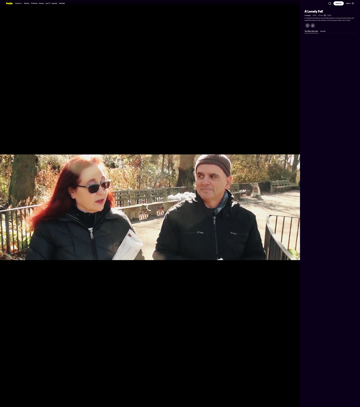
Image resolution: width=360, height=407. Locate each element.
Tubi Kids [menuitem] (62, 3)
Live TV (47, 3)
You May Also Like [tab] (311, 31)
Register (339, 3)
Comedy (307, 15)
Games (41, 3)
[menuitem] (19, 3)
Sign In (348, 3)
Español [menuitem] (54, 3)
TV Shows (34, 3)
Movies (26, 3)
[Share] (312, 25)
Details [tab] (323, 31)
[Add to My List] (307, 25)
